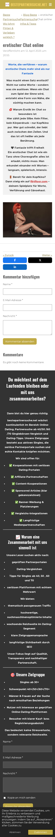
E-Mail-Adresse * (13, 300)
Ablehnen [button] (15, 832)
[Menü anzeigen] (50, 4)
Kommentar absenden (19, 341)
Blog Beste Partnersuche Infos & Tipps (28, 19)
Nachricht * (10, 316)
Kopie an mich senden (21, 797)
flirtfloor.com (39, 181)
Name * (7, 284)
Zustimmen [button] (40, 832)
